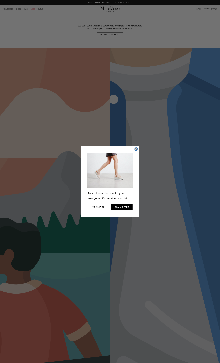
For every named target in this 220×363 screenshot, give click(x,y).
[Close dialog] (136, 149)
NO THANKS (98, 207)
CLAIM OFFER (122, 207)
